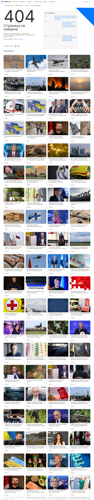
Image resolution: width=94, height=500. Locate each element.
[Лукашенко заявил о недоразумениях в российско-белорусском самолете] (58, 65)
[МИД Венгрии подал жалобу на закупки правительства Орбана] (80, 331)
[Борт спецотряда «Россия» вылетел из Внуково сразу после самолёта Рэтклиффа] (80, 286)
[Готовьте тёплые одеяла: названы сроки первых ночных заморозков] (58, 331)
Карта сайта (90, 499)
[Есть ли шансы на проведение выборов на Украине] (14, 486)
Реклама (11, 499)
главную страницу (18, 39)
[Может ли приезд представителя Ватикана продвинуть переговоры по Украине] (80, 353)
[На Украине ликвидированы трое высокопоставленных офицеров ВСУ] (80, 65)
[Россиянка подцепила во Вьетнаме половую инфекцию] (36, 198)
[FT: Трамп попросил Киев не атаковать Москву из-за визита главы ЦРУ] (14, 153)
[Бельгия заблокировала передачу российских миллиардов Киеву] (36, 109)
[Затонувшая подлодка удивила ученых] (36, 375)
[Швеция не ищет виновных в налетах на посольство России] (14, 220)
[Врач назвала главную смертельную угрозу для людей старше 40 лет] (36, 486)
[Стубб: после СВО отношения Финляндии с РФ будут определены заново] (58, 264)
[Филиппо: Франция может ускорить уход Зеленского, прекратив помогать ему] (58, 131)
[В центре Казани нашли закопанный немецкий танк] (80, 131)
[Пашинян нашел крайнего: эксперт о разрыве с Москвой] (36, 308)
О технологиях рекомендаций (47, 499)
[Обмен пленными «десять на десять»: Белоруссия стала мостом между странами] (36, 264)
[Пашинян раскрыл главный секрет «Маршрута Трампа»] (58, 419)
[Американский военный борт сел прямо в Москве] (36, 65)
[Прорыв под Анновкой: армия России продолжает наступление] (36, 419)
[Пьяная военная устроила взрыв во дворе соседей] (36, 286)
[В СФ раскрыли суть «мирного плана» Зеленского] (14, 441)
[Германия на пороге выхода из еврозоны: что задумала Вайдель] (36, 353)
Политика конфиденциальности (60, 499)
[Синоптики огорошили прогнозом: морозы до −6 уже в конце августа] (58, 242)
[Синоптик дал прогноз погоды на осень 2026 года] (36, 131)
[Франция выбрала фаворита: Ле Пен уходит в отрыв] (58, 486)
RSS (34, 499)
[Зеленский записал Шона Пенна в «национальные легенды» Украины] (58, 463)
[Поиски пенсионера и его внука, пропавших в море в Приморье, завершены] (58, 353)
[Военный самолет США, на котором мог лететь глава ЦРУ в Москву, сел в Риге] (58, 109)
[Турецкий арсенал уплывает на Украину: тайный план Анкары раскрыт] (58, 397)
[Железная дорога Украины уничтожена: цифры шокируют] (36, 87)
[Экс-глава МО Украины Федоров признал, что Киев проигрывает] (14, 286)
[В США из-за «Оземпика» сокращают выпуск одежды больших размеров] (80, 486)
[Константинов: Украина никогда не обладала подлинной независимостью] (14, 463)
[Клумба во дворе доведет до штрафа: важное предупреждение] (14, 198)
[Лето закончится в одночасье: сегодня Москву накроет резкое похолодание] (80, 153)
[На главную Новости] (7, 1)
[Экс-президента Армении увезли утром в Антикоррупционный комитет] (36, 242)
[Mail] (2, 1)
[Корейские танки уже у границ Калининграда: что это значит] (14, 87)
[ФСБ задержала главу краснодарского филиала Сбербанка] (58, 176)
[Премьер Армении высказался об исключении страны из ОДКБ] (36, 397)
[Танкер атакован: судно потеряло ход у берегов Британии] (80, 87)
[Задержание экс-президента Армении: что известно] (58, 375)
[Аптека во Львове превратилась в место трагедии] (14, 109)
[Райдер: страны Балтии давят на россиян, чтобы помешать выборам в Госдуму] (14, 242)
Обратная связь (83, 499)
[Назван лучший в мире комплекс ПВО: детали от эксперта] (36, 331)
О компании (6, 499)
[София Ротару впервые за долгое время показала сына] (14, 331)
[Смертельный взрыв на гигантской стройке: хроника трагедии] (80, 176)
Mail (2, 499)
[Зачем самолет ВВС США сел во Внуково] (80, 198)
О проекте (38, 499)
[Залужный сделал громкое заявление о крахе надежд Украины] (58, 198)
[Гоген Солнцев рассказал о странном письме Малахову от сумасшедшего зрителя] (36, 463)
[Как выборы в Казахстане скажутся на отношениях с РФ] (80, 463)
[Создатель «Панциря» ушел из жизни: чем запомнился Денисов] (14, 176)
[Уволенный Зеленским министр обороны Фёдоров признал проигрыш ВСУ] (58, 286)
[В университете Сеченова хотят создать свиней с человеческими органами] (14, 264)
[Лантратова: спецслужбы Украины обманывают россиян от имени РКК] (80, 441)
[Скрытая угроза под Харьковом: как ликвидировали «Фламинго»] (80, 242)
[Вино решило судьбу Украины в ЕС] (14, 131)
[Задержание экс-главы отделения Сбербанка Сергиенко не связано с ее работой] (80, 375)
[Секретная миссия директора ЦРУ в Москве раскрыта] (14, 375)
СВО (27, 5)
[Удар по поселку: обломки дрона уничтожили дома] (58, 87)
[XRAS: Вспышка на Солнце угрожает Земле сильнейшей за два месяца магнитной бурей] (58, 153)
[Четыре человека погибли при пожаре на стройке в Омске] (14, 397)
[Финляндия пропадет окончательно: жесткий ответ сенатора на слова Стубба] (36, 220)
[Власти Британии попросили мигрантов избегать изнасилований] (36, 176)
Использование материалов (73, 499)
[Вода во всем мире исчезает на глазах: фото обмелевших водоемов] (80, 220)
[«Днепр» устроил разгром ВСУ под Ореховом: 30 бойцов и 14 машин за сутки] (80, 419)
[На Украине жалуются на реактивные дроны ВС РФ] (58, 308)
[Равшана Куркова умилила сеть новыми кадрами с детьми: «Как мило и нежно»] (58, 441)
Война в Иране (19, 5)
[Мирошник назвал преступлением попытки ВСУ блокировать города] (14, 353)
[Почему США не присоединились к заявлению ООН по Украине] (14, 419)
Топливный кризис (36, 5)
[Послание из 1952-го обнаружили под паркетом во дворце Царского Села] (14, 65)
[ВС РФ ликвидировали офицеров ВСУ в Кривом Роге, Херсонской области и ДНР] (36, 153)
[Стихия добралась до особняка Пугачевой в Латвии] (58, 220)
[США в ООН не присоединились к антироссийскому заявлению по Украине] (80, 264)
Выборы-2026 (9, 5)
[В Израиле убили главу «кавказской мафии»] (14, 308)
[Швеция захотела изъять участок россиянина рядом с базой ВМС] (36, 441)
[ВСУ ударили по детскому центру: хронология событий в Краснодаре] (80, 308)
